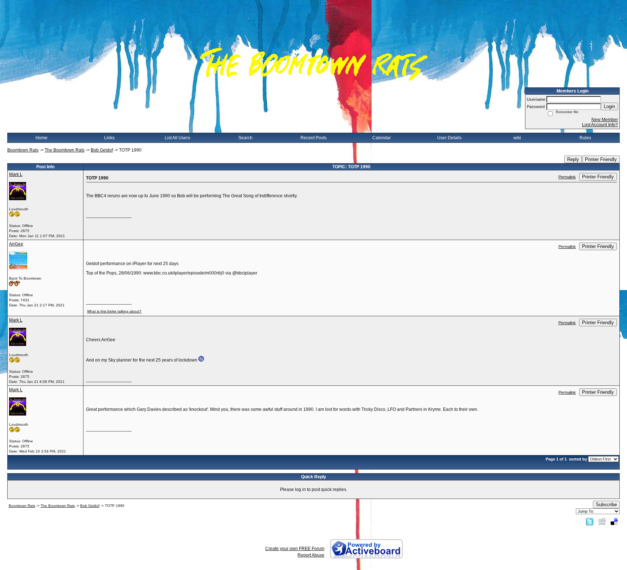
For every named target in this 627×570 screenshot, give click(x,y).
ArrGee (16, 244)
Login (609, 106)
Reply (573, 159)
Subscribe (606, 504)
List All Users (177, 137)
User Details (449, 137)
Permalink (567, 177)
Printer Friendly (601, 159)
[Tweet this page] (589, 521)
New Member (604, 119)
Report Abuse (311, 555)
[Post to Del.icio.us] (614, 521)
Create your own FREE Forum (294, 548)
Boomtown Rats (22, 150)
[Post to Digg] (602, 521)
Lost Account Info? (600, 124)
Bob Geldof (102, 150)
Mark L (15, 174)
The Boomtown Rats (65, 150)
